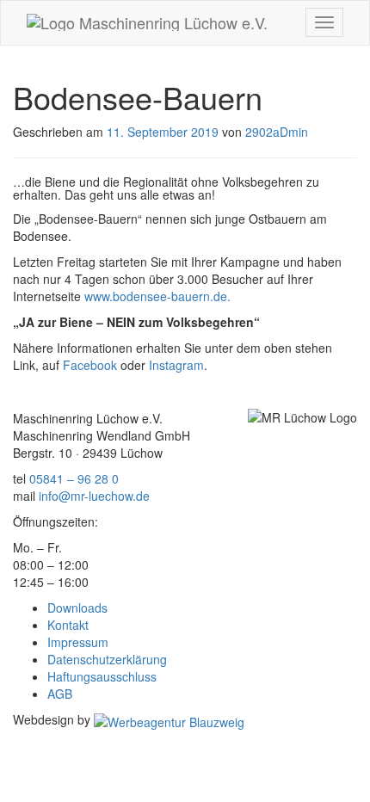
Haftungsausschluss (102, 676)
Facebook (88, 364)
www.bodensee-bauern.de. (157, 296)
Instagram (176, 364)
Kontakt (68, 624)
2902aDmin (276, 131)
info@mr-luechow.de (94, 495)
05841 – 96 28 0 (74, 478)
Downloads (77, 607)
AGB (59, 693)
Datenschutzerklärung (107, 659)
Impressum (77, 642)
